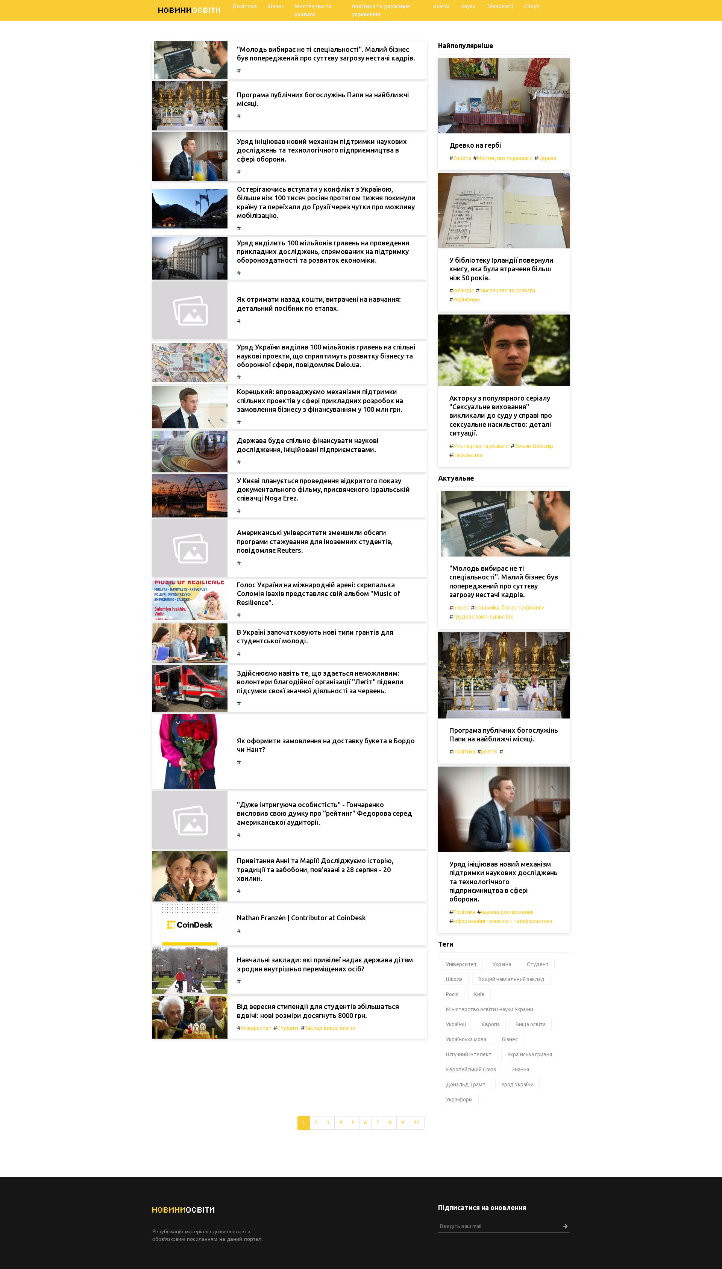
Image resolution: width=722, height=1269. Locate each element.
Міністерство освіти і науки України (489, 1009)
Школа (454, 979)
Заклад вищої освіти (330, 1028)
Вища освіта (531, 1024)
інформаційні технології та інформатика (502, 921)
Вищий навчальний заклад (511, 979)
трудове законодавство (483, 617)
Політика (245, 6)
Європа (462, 158)
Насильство (468, 455)
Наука (468, 6)
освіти (189, 10)
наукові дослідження (507, 912)
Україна (502, 964)
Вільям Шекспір (533, 446)
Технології (499, 6)
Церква (547, 158)
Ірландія (463, 290)
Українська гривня (529, 1054)
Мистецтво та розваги (312, 10)
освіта (441, 6)
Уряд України (517, 1084)
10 (417, 1122)
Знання (520, 1069)
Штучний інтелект (468, 1054)
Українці (456, 1024)
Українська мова (466, 1039)
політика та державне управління (381, 10)
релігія (489, 752)
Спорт (532, 6)
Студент (288, 1028)
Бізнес (275, 6)
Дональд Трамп (465, 1084)
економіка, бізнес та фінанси (510, 608)
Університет (256, 1028)
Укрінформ (466, 299)
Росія (452, 994)
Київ (479, 994)
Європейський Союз (471, 1069)
